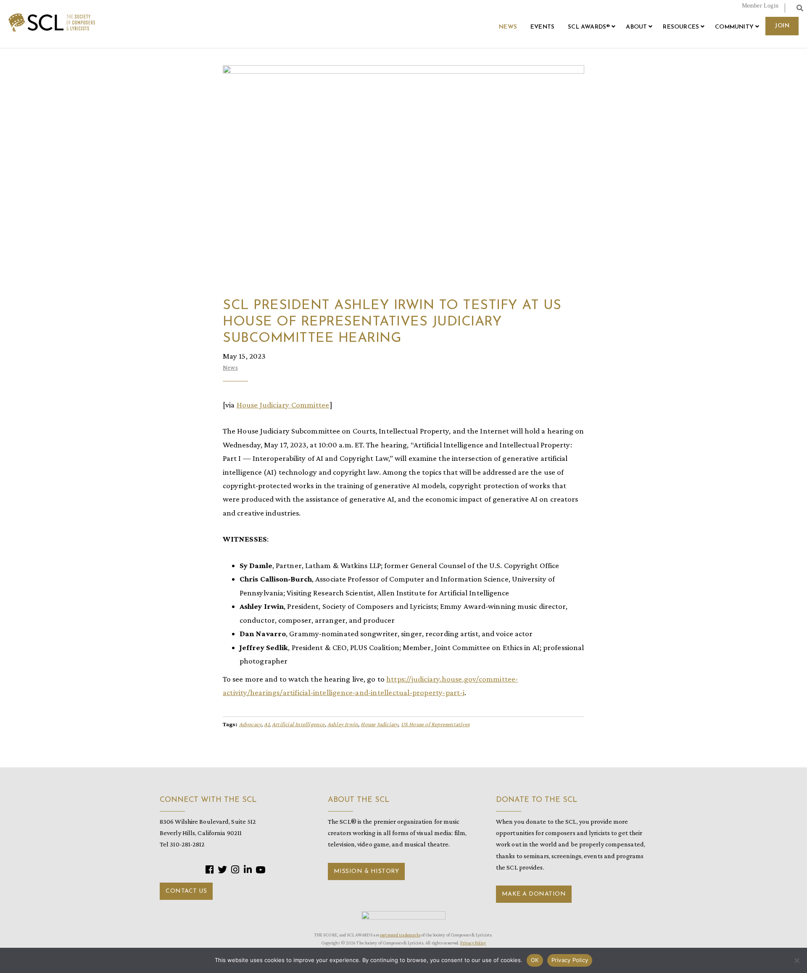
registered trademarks (400, 934)
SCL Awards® (589, 27)
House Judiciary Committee (283, 404)
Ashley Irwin (342, 724)
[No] (796, 960)
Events (542, 27)
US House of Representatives (435, 724)
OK (535, 960)
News (508, 27)
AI (266, 724)
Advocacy (250, 724)
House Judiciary (379, 724)
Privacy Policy (473, 942)
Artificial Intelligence (298, 724)
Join (782, 26)
